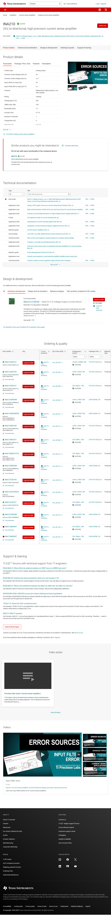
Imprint (88, 906)
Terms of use (53, 906)
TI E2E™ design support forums (69, 823)
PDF (17, 38)
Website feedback (77, 906)
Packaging (62, 835)
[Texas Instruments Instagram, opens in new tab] (60, 860)
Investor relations (9, 839)
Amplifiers (13, 15)
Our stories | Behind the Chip (12, 831)
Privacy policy (30, 906)
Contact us (62, 820)
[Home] (14, 3)
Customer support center (67, 831)
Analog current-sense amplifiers (48, 15)
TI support (56, 637)
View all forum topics (12, 627)
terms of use (78, 633)
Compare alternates (71, 146)
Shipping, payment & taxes (12, 867)
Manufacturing (8, 843)
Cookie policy (18, 906)
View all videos (55, 712)
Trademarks (64, 906)
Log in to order (99, 299)
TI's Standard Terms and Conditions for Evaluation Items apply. (24, 327)
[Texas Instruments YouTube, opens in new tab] (75, 867)
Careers (5, 823)
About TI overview (9, 820)
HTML (23, 38)
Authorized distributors (11, 875)
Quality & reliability (65, 839)
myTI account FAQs (65, 843)
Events (5, 835)
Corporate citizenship (10, 847)
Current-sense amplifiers (27, 15)
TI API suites (7, 859)
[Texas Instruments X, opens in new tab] (75, 860)
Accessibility (7, 906)
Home (5, 15)
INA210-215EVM (31, 301)
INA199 (14, 156)
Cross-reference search (66, 827)
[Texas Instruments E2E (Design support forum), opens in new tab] (67, 867)
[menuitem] (100, 10)
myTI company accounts (11, 863)
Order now (102, 26)
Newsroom (6, 827)
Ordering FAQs (8, 871)
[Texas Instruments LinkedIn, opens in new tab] (60, 867)
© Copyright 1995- (11, 910)
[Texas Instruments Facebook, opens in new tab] (67, 860)
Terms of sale (41, 906)
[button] (5, 10)
